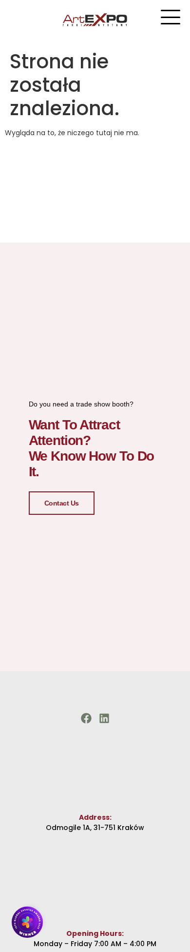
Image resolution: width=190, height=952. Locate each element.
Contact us (61, 503)
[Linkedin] (104, 718)
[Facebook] (86, 718)
